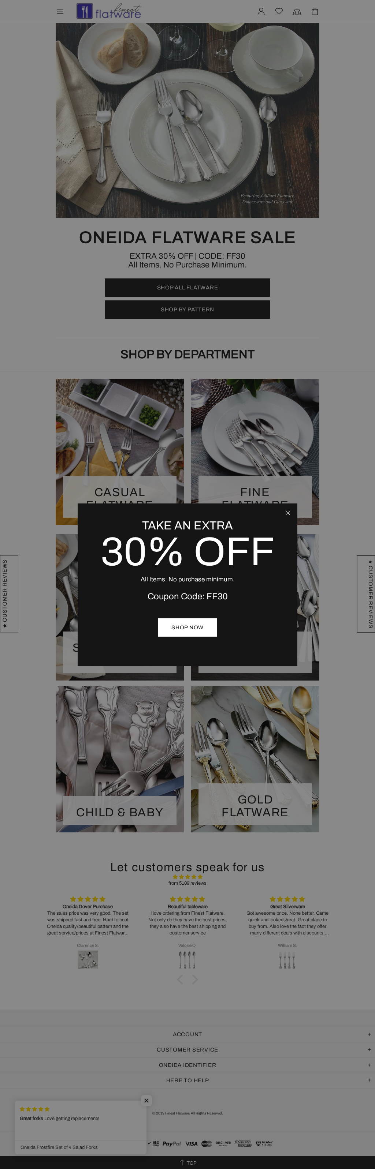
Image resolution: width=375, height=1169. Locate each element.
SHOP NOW (187, 627)
